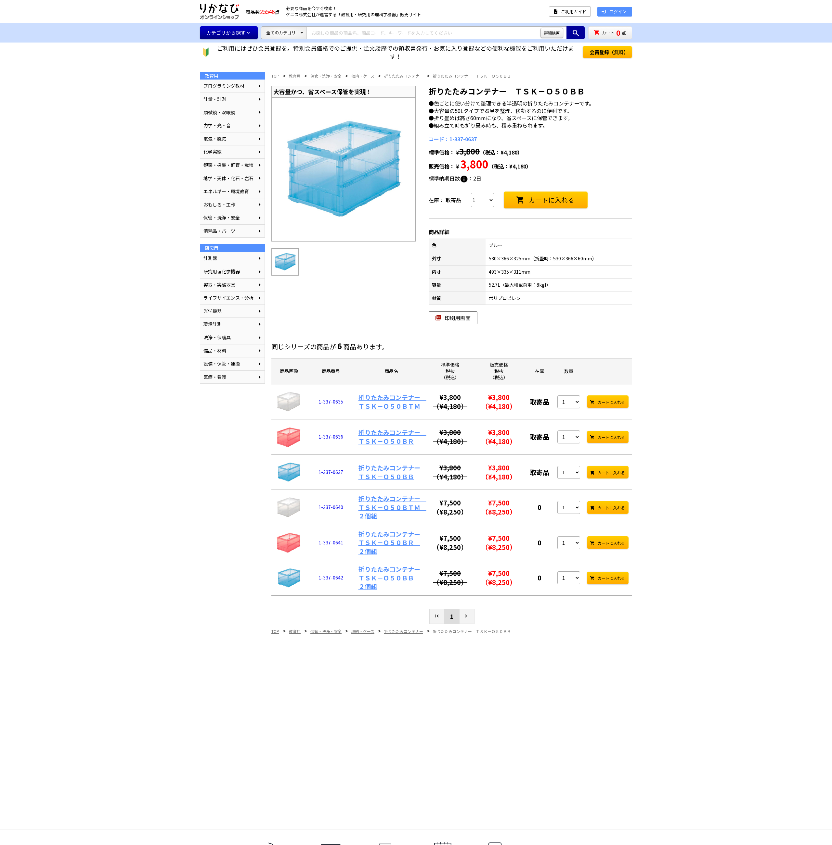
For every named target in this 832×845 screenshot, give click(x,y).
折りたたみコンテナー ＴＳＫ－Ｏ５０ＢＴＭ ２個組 (392, 507)
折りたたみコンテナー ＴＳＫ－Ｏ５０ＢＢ (472, 76)
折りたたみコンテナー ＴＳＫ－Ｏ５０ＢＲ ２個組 (392, 542)
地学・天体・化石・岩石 (228, 178)
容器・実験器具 (219, 284)
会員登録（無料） (609, 52)
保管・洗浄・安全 (221, 217)
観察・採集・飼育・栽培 (228, 165)
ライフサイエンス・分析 (228, 297)
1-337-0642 (330, 577)
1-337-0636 (330, 436)
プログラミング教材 (223, 85)
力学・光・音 (217, 125)
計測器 (210, 258)
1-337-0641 (330, 542)
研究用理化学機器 (221, 271)
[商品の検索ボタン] (575, 32)
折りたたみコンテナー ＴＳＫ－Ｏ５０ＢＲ (392, 436)
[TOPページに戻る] (219, 11)
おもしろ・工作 (219, 204)
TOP (275, 76)
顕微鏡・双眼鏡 (219, 112)
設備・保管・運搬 (221, 363)
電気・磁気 (214, 138)
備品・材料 (214, 350)
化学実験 (212, 151)
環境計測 (212, 324)
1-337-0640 (330, 507)
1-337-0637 (330, 472)
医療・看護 (214, 377)
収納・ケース (362, 76)
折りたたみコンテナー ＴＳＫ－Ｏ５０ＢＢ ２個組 (392, 577)
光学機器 (212, 311)
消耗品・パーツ (219, 231)
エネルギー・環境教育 (226, 191)
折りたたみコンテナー (403, 76)
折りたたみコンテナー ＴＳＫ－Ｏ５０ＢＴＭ (392, 401)
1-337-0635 (330, 401)
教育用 (295, 76)
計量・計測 (214, 99)
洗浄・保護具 (217, 337)
